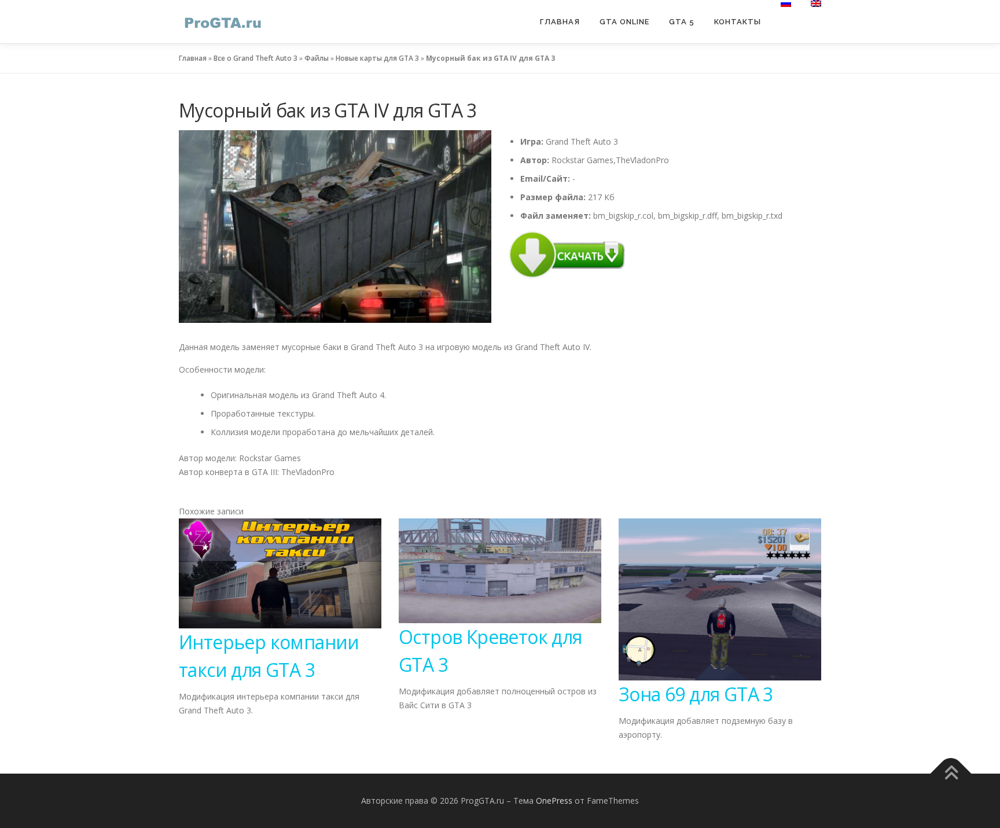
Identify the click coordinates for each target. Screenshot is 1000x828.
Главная (560, 21)
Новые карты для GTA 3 (377, 58)
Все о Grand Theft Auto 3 (255, 58)
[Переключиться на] (786, 3)
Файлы (316, 58)
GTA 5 (681, 21)
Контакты (737, 21)
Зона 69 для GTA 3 (696, 694)
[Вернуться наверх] (951, 773)
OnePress (554, 800)
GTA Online (624, 21)
